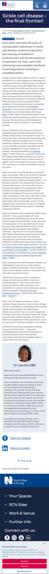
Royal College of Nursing (21, 31)
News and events (38, 31)
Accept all (24, 561)
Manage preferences (24, 571)
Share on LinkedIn (20, 448)
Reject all (24, 566)
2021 (4, 296)
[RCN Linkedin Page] (29, 537)
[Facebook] (8, 537)
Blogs (4, 33)
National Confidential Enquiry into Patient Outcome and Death (24, 255)
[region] (24, 557)
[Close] (44, 543)
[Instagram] (15, 537)
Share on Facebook (20, 438)
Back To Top (26, 461)
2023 (12, 296)
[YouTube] (22, 537)
